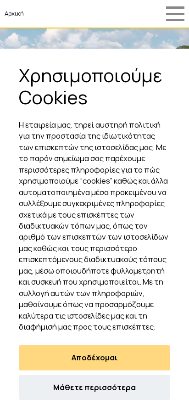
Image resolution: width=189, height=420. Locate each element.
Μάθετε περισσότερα (94, 387)
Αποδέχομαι (94, 358)
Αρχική (14, 13)
